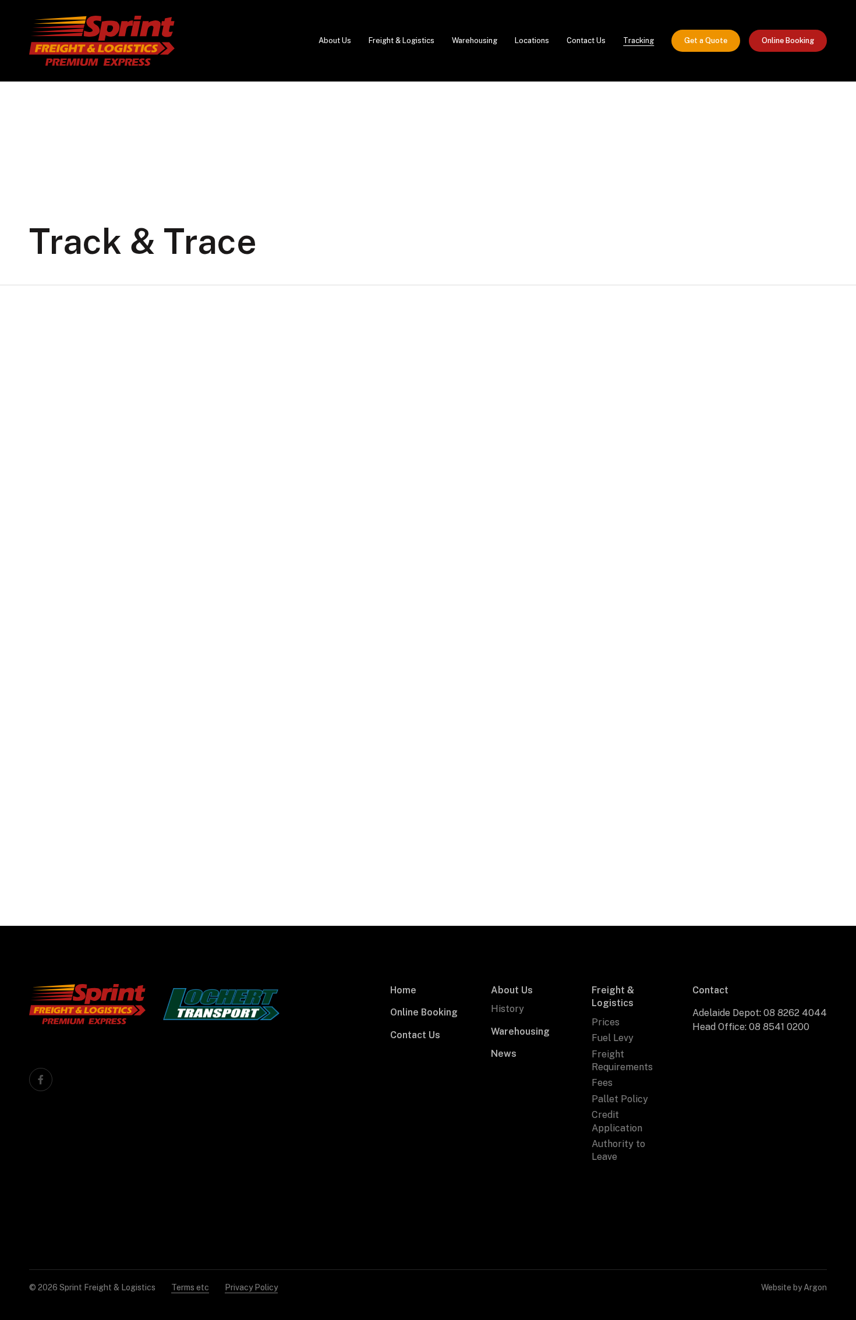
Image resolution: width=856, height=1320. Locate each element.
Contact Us (586, 40)
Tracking (638, 40)
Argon (815, 1287)
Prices (606, 1022)
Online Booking (788, 40)
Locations (532, 40)
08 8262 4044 (795, 1012)
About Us (335, 40)
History (507, 1008)
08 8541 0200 (779, 1026)
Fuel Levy (613, 1037)
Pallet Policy (620, 1099)
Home (403, 990)
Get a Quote (705, 40)
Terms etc (190, 1287)
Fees (602, 1082)
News (504, 1053)
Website (776, 1287)
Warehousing (474, 40)
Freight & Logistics (401, 40)
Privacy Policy (251, 1287)
